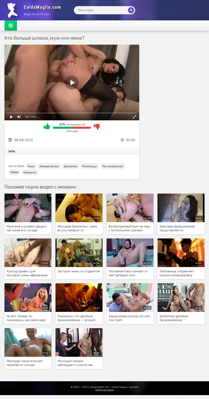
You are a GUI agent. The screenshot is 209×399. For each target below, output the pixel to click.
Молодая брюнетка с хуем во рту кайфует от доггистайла (77, 228)
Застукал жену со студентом (79, 271)
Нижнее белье (49, 166)
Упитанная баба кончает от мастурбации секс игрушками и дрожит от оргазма (128, 273)
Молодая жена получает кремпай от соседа (25, 363)
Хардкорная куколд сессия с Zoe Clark (130, 318)
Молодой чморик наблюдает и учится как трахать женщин (75, 363)
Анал (31, 166)
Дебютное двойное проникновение (174, 318)
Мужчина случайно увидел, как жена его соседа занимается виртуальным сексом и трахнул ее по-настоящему (27, 228)
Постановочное (112, 166)
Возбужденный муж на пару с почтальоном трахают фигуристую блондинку (129, 228)
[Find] (131, 10)
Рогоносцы (89, 166)
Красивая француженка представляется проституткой (177, 228)
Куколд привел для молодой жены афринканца (27, 273)
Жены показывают (35, 10)
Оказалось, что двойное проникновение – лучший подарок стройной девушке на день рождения (78, 318)
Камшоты (29, 172)
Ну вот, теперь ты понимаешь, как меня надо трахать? (26, 318)
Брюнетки (70, 166)
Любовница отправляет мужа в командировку (177, 273)
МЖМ (14, 172)
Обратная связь (104, 389)
